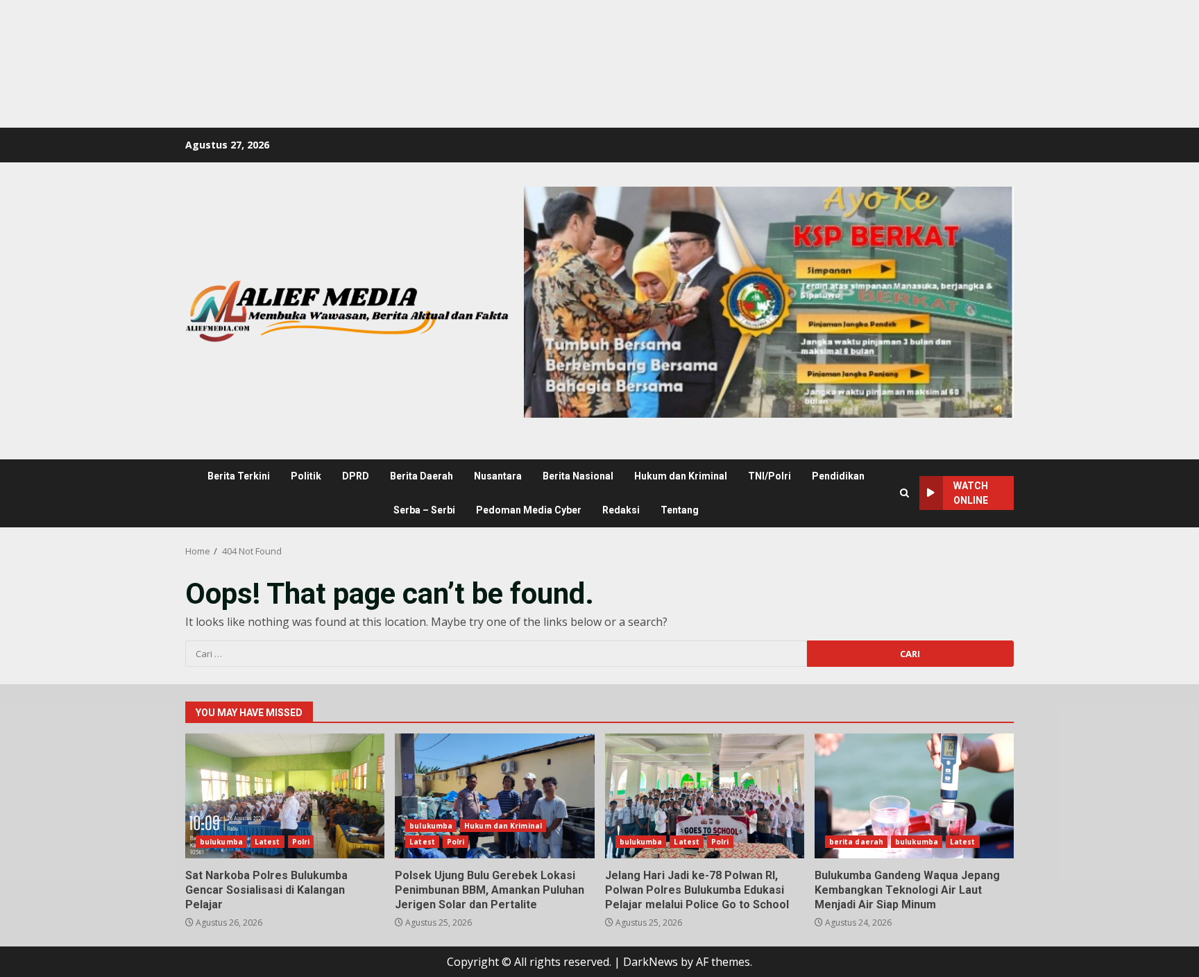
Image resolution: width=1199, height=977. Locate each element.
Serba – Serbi (424, 510)
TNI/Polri (769, 476)
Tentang (680, 510)
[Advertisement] (252, 31)
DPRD (355, 476)
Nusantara (498, 476)
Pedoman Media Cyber (528, 510)
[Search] (904, 493)
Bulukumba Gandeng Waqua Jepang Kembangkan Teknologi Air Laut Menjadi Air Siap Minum (914, 795)
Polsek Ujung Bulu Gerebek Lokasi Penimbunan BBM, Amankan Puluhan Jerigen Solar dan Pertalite (494, 795)
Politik (306, 476)
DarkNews (650, 961)
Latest (267, 842)
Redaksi (621, 510)
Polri (301, 842)
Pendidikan (838, 476)
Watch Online (970, 493)
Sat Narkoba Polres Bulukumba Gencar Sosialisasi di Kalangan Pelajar (284, 795)
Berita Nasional (578, 476)
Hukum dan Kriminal (680, 476)
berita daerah (856, 842)
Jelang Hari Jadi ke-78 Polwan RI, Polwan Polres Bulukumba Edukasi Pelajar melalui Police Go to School (704, 795)
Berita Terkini (238, 476)
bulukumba (221, 842)
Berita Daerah (421, 476)
